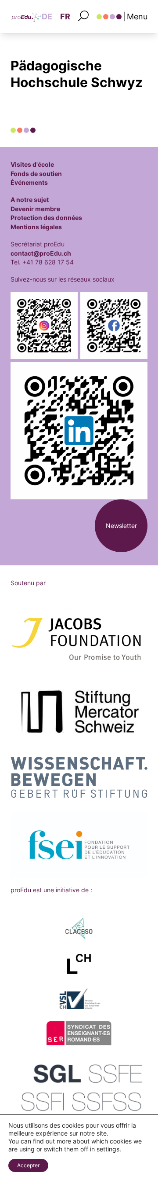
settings (108, 1149)
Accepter (28, 1165)
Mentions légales (36, 227)
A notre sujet (30, 199)
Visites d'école (32, 164)
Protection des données (46, 217)
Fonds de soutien (36, 173)
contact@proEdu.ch (41, 253)
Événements (29, 182)
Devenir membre (35, 209)
